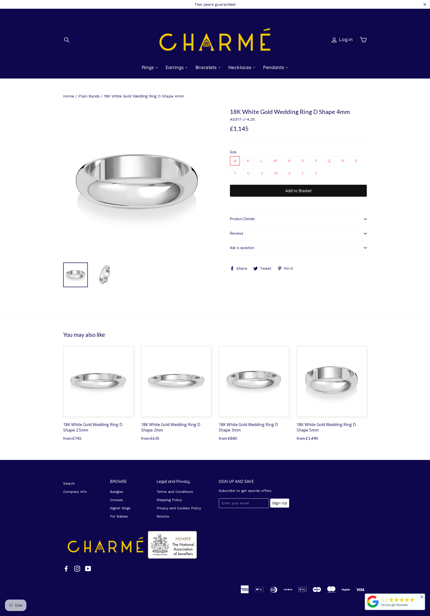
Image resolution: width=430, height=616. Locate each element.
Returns (163, 516)
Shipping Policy (169, 500)
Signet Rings (120, 508)
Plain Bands (89, 96)
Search (69, 483)
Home (68, 96)
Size (233, 152)
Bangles (116, 492)
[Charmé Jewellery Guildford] (373, 607)
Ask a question (242, 248)
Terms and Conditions (175, 492)
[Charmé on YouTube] (88, 568)
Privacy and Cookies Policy (179, 508)
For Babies (119, 516)
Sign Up (279, 503)
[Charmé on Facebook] (66, 568)
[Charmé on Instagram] (77, 568)
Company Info (75, 492)
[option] (137, 183)
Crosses (116, 500)
